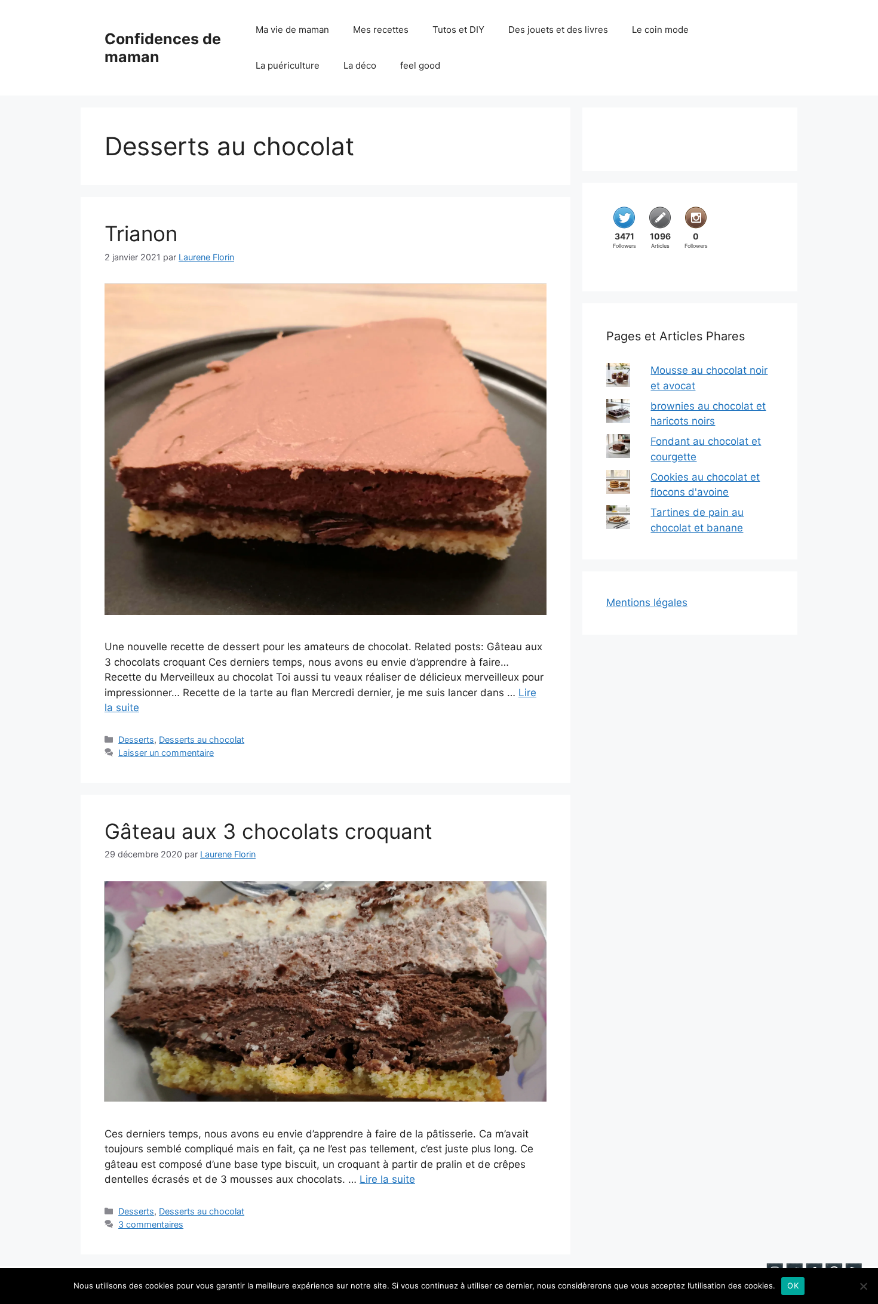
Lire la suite (387, 1179)
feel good (420, 65)
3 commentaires (150, 1224)
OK (793, 1285)
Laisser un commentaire (166, 753)
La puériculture (288, 65)
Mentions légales (646, 602)
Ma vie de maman (292, 29)
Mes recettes (381, 29)
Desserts (136, 739)
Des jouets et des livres (558, 29)
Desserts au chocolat (201, 739)
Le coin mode (660, 29)
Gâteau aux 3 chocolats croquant (268, 831)
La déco (359, 65)
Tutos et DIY (458, 29)
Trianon (141, 233)
